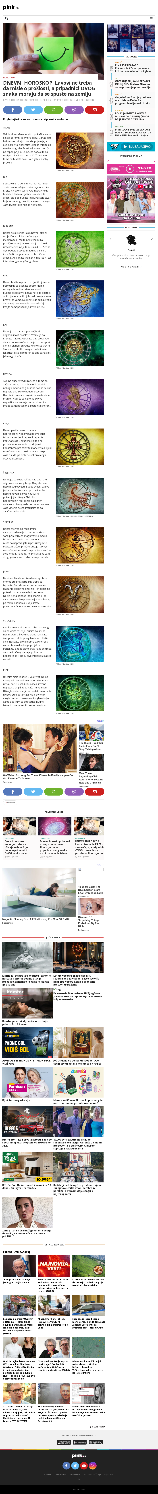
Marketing (61, 1474)
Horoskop (9, 77)
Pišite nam (109, 1474)
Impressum (75, 1474)
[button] (6, 831)
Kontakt (48, 1474)
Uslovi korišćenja (92, 1474)
